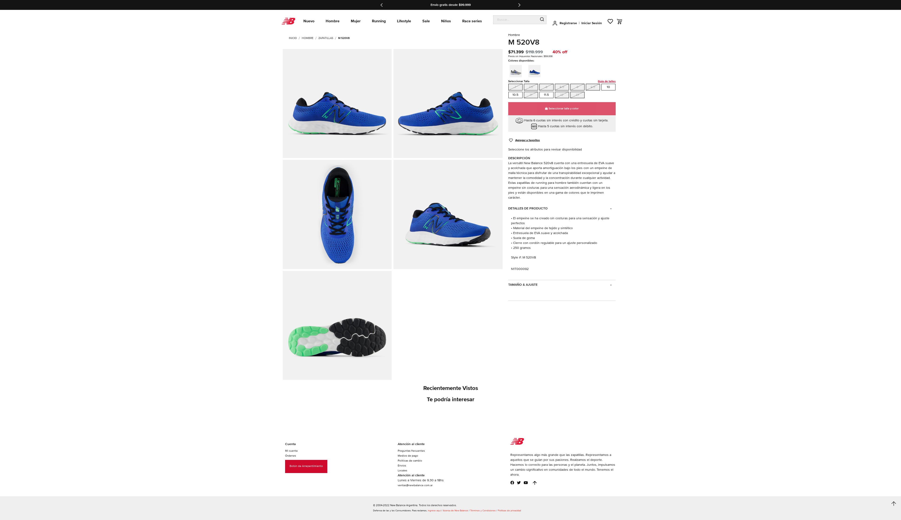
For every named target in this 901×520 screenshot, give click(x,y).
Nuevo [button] (308, 21)
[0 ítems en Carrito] (619, 21)
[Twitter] (519, 483)
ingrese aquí (434, 510)
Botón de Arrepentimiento (306, 466)
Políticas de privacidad (509, 510)
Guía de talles (607, 81)
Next (519, 5)
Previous (382, 5)
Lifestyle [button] (404, 21)
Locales (402, 470)
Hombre (307, 38)
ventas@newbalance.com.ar (415, 485)
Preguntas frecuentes (411, 451)
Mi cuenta (291, 451)
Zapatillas (325, 38)
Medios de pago (408, 456)
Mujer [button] (356, 21)
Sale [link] (426, 21)
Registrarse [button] (568, 23)
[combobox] (515, 19)
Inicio (293, 38)
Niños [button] (446, 21)
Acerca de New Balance (455, 510)
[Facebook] (512, 483)
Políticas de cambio (410, 460)
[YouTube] (526, 483)
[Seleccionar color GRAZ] (517, 70)
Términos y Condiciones (483, 510)
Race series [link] (472, 21)
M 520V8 (343, 38)
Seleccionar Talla (562, 81)
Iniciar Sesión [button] (591, 23)
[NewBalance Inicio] (288, 21)
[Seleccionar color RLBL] (536, 70)
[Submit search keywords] (542, 19)
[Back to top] (535, 483)
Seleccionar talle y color (563, 108)
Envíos (402, 465)
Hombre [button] (333, 21)
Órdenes (290, 456)
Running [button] (379, 21)
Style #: (516, 257)
